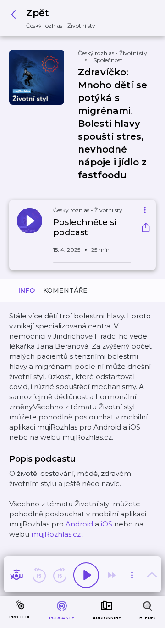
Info (26, 290)
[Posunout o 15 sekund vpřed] (59, 575)
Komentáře (65, 290)
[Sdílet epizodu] (146, 228)
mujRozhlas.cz (56, 534)
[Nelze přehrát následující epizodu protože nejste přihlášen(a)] (112, 575)
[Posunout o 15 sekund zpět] (39, 575)
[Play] (86, 575)
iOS (106, 524)
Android (79, 524)
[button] (56, 18)
